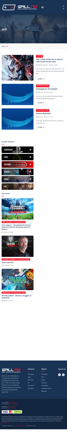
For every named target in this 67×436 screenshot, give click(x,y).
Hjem (3, 46)
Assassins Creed (46, 388)
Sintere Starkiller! (43, 113)
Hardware (30, 388)
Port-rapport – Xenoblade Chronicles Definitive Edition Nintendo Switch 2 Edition (16, 227)
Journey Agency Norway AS (19, 425)
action (43, 380)
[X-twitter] (63, 6)
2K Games (44, 374)
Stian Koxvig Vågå (13, 404)
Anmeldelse (6, 292)
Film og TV (31, 385)
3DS (42, 377)
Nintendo (9, 222)
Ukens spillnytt (8, 262)
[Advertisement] (18, 315)
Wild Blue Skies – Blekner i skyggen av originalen (17, 296)
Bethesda (44, 391)
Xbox (46, 85)
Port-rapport (17, 222)
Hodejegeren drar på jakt (47, 88)
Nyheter (39, 56)
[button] (42, 7)
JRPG (3, 222)
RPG (23, 222)
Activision (44, 383)
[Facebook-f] (63, 8)
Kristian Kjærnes (11, 406)
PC (16, 259)
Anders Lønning (12, 402)
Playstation (41, 85)
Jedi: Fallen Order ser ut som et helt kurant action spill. (49, 60)
